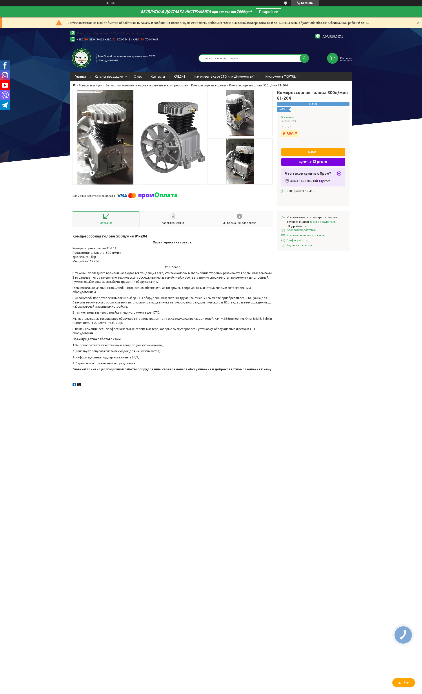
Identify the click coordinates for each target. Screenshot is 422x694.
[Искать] (304, 58)
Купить (313, 152)
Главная (80, 76)
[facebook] (74, 385)
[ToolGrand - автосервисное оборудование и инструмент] (81, 58)
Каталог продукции (109, 76)
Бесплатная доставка (301, 230)
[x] (79, 385)
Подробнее (268, 12)
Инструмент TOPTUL (281, 76)
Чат (407, 682)
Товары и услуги (90, 85)
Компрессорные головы (208, 85)
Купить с (305, 162)
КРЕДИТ (180, 76)
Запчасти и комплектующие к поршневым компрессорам (147, 85)
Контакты (158, 76)
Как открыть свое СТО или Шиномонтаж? (225, 76)
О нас (138, 76)
